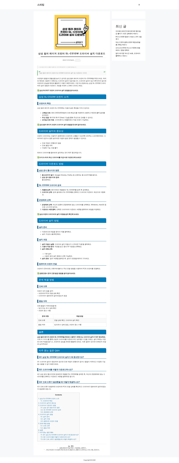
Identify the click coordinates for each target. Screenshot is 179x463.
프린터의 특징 (46, 401)
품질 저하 (45, 428)
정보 (72, 446)
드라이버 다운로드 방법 (47, 405)
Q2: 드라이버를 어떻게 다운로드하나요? (55, 437)
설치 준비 (45, 417)
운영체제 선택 (47, 412)
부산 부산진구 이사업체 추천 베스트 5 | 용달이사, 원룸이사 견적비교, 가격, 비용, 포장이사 (72, 449)
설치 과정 (45, 419)
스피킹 (40, 4)
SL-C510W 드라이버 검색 (51, 410)
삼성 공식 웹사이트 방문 (50, 408)
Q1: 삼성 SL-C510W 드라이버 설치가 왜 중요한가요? (60, 435)
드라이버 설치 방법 (45, 414)
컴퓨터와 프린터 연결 (49, 421)
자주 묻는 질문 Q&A (45, 432)
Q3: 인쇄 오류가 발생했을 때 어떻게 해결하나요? (58, 439)
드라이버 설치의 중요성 (47, 403)
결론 (40, 430)
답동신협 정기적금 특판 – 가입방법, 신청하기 (73, 448)
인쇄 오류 (45, 426)
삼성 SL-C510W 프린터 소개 (48, 398)
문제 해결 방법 (44, 423)
